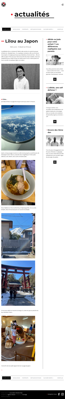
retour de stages (36, 29)
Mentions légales (5, 396)
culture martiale (48, 29)
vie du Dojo (16, 29)
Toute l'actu (6, 29)
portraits (25, 29)
